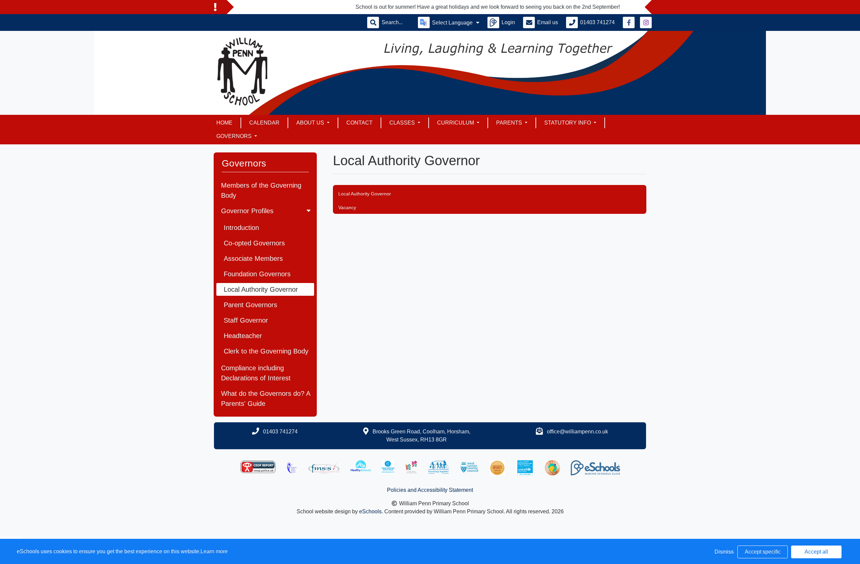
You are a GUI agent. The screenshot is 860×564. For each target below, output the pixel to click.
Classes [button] (402, 123)
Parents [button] (509, 123)
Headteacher (243, 335)
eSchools (370, 511)
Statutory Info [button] (568, 123)
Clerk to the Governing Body (266, 351)
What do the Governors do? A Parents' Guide (265, 398)
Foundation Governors (257, 274)
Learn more (214, 551)
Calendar (264, 123)
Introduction (241, 227)
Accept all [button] (816, 552)
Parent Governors (250, 305)
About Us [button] (311, 123)
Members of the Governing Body (261, 190)
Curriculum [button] (456, 123)
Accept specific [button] (763, 552)
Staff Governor (246, 320)
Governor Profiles (247, 211)
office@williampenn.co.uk (577, 431)
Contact (359, 123)
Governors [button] (234, 136)
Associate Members (253, 258)
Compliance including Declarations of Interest (256, 373)
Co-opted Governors (254, 243)
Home (224, 123)
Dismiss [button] (724, 552)
